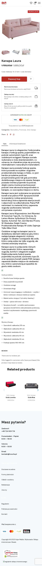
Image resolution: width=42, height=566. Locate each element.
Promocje (22, 130)
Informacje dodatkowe (17, 144)
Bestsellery (14, 130)
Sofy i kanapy (31, 130)
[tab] (5, 144)
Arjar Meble (19, 539)
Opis (4, 144)
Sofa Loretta (10, 397)
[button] (4, 29)
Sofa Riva (31, 397)
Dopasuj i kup (14, 79)
